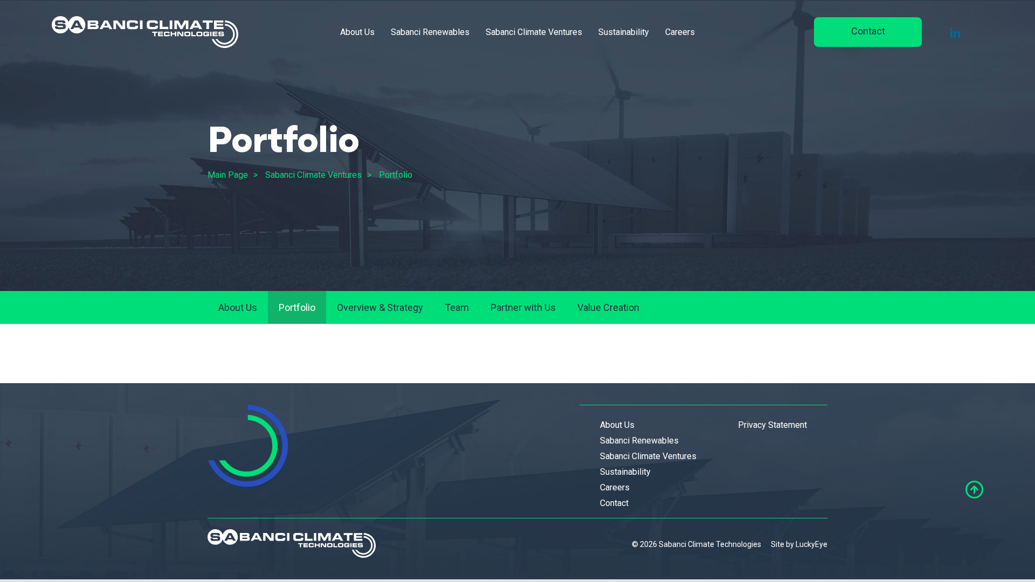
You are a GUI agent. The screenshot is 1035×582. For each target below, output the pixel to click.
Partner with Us (523, 307)
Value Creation (608, 307)
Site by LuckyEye (799, 544)
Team (457, 307)
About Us (357, 32)
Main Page (228, 175)
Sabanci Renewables (430, 32)
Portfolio (395, 175)
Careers (680, 32)
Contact (868, 31)
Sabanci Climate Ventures (534, 32)
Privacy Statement (772, 425)
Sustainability (623, 32)
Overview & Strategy (380, 307)
